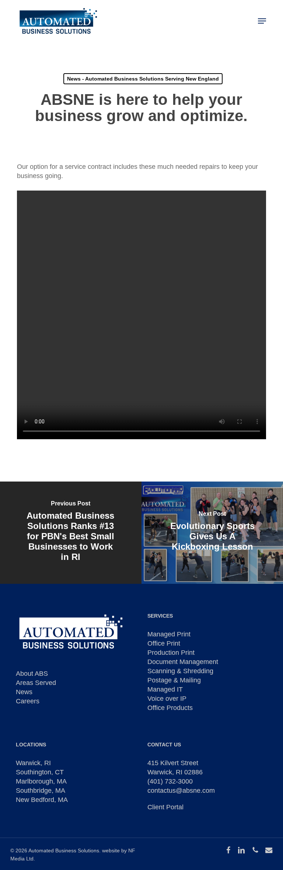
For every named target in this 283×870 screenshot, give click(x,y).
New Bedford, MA (42, 799)
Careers (27, 701)
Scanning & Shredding (180, 671)
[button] (262, 21)
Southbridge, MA (40, 790)
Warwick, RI (33, 763)
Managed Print (169, 634)
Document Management (182, 661)
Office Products (170, 707)
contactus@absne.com (181, 790)
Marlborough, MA (41, 781)
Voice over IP (166, 698)
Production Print (171, 652)
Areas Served (36, 682)
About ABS (32, 673)
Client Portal (165, 807)
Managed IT (165, 689)
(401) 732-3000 (170, 781)
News (24, 692)
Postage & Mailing (174, 680)
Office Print (163, 643)
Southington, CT (40, 772)
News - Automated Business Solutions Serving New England (143, 79)
